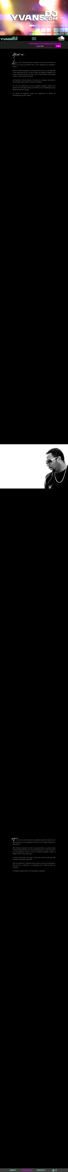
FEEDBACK (27, 1170)
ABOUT (13, 1170)
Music (61, 40)
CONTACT (41, 1170)
